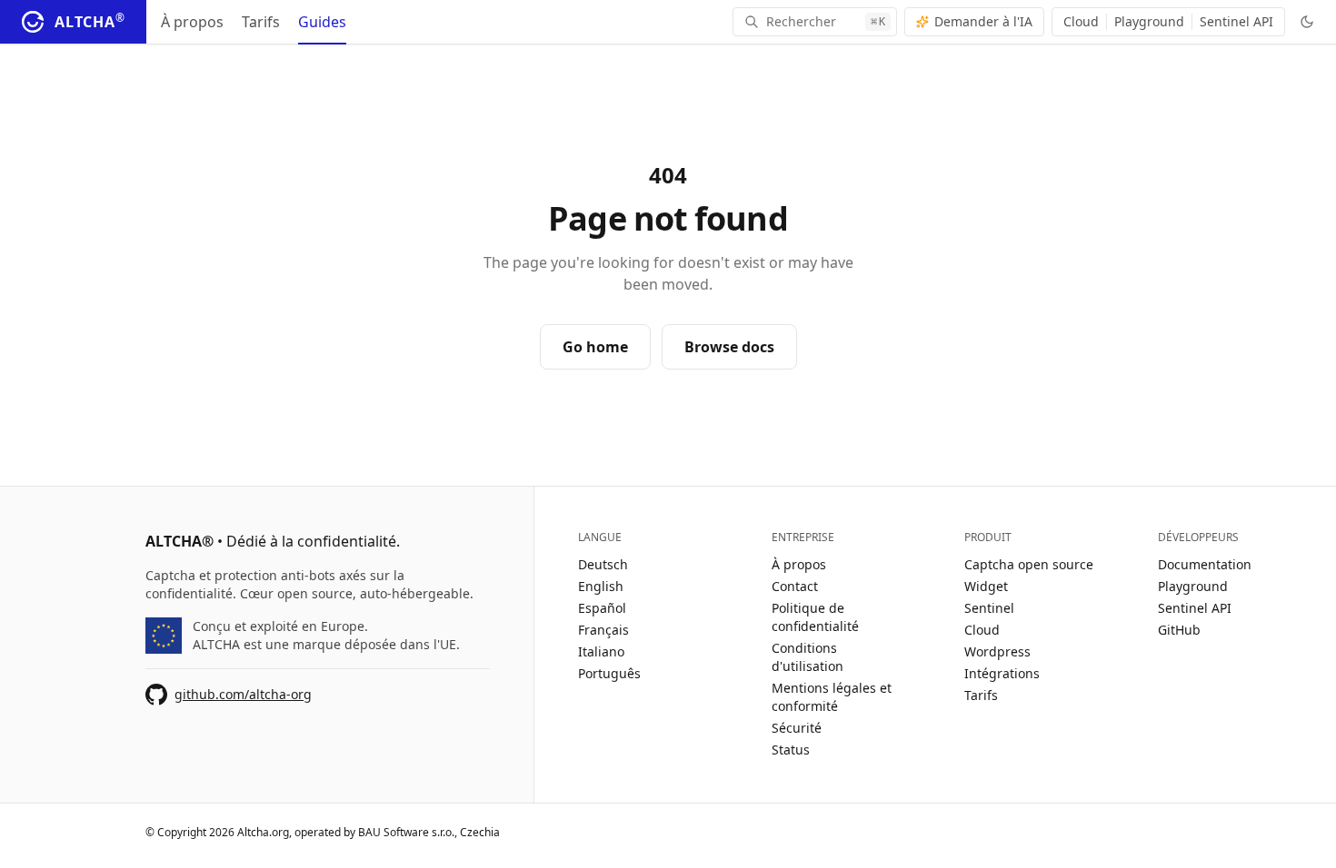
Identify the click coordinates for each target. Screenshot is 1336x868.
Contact (795, 586)
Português (609, 673)
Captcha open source (1028, 564)
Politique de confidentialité (815, 617)
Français (603, 629)
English (600, 586)
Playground (1149, 21)
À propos (192, 22)
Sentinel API (1236, 21)
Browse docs (729, 347)
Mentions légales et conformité (832, 697)
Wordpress (997, 651)
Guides (322, 22)
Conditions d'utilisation (807, 657)
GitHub (1179, 629)
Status (791, 749)
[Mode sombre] (1306, 21)
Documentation (1204, 564)
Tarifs (261, 22)
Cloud (1081, 21)
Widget (986, 586)
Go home (595, 347)
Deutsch (603, 564)
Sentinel (989, 607)
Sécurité (797, 727)
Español (602, 607)
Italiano (601, 651)
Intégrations (1002, 673)
